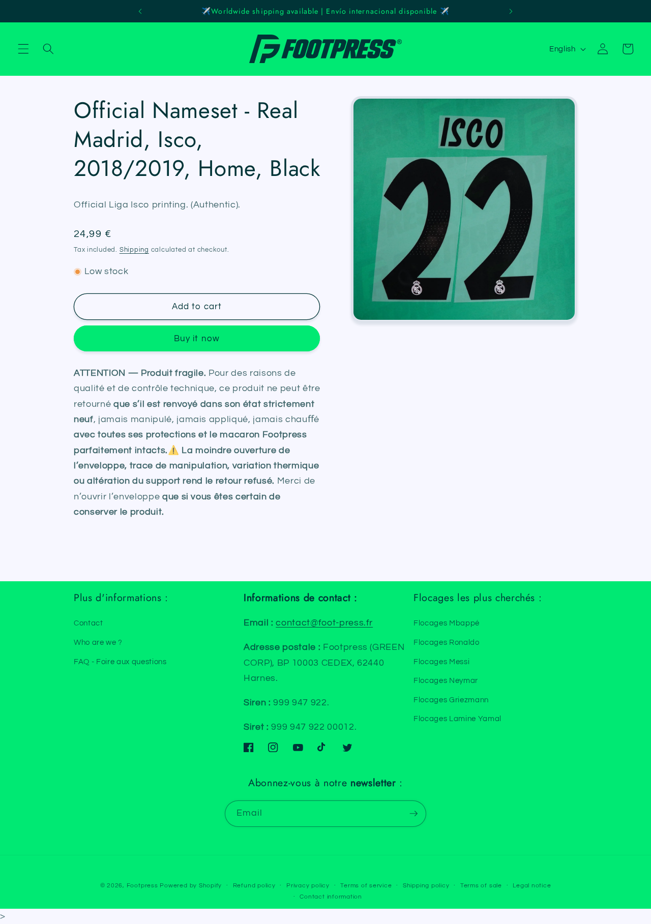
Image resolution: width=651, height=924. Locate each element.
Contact (88, 623)
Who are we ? (98, 642)
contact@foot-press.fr (324, 623)
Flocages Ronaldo (446, 642)
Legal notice (532, 885)
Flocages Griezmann (451, 700)
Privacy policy (308, 885)
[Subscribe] (413, 813)
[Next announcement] (510, 11)
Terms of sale (481, 885)
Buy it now (197, 338)
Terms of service (366, 885)
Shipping (134, 249)
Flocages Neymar (445, 680)
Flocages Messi (441, 662)
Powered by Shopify (191, 885)
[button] (23, 49)
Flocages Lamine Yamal (457, 718)
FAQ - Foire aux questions (120, 662)
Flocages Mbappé (446, 623)
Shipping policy (426, 885)
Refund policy (254, 885)
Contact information (331, 896)
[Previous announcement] (140, 11)
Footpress (142, 885)
